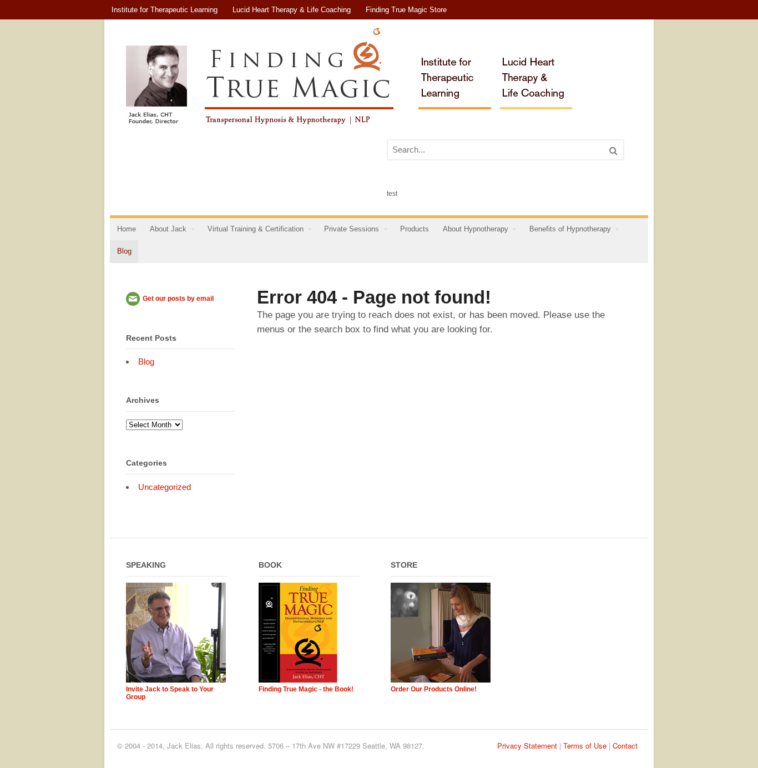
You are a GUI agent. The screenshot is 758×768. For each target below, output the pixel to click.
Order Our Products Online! (434, 689)
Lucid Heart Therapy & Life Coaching (292, 10)
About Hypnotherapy (475, 229)
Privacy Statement (527, 745)
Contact (625, 745)
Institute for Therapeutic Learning (165, 10)
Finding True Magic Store (406, 10)
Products (414, 229)
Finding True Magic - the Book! (306, 689)
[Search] (613, 151)
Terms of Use (585, 745)
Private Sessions (351, 229)
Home (126, 229)
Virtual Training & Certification (256, 229)
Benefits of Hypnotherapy (570, 229)
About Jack (168, 229)
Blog (124, 251)
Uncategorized (164, 487)
